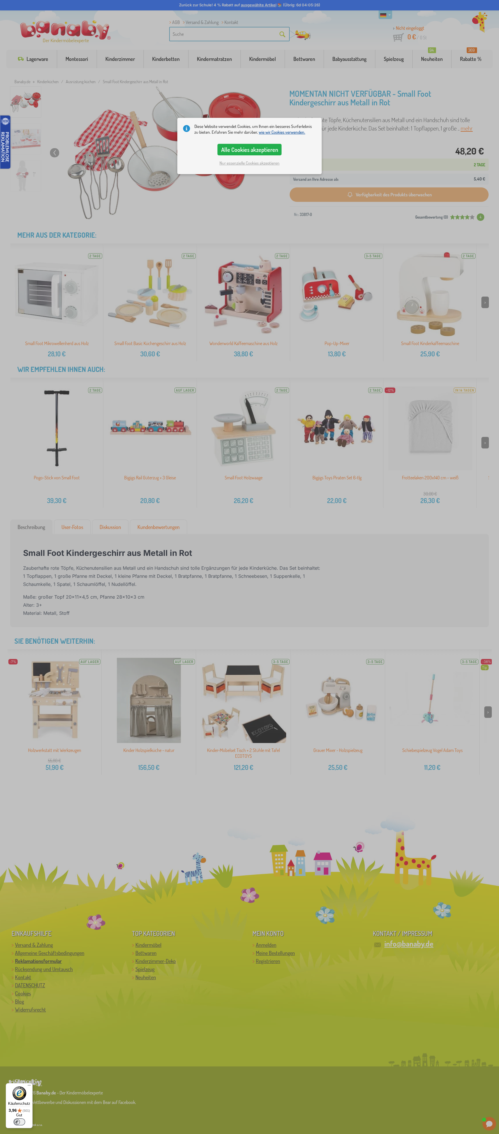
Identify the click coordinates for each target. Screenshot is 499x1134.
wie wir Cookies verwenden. (282, 132)
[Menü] (29, 1086)
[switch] (19, 1121)
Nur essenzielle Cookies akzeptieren (249, 163)
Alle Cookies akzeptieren (249, 149)
